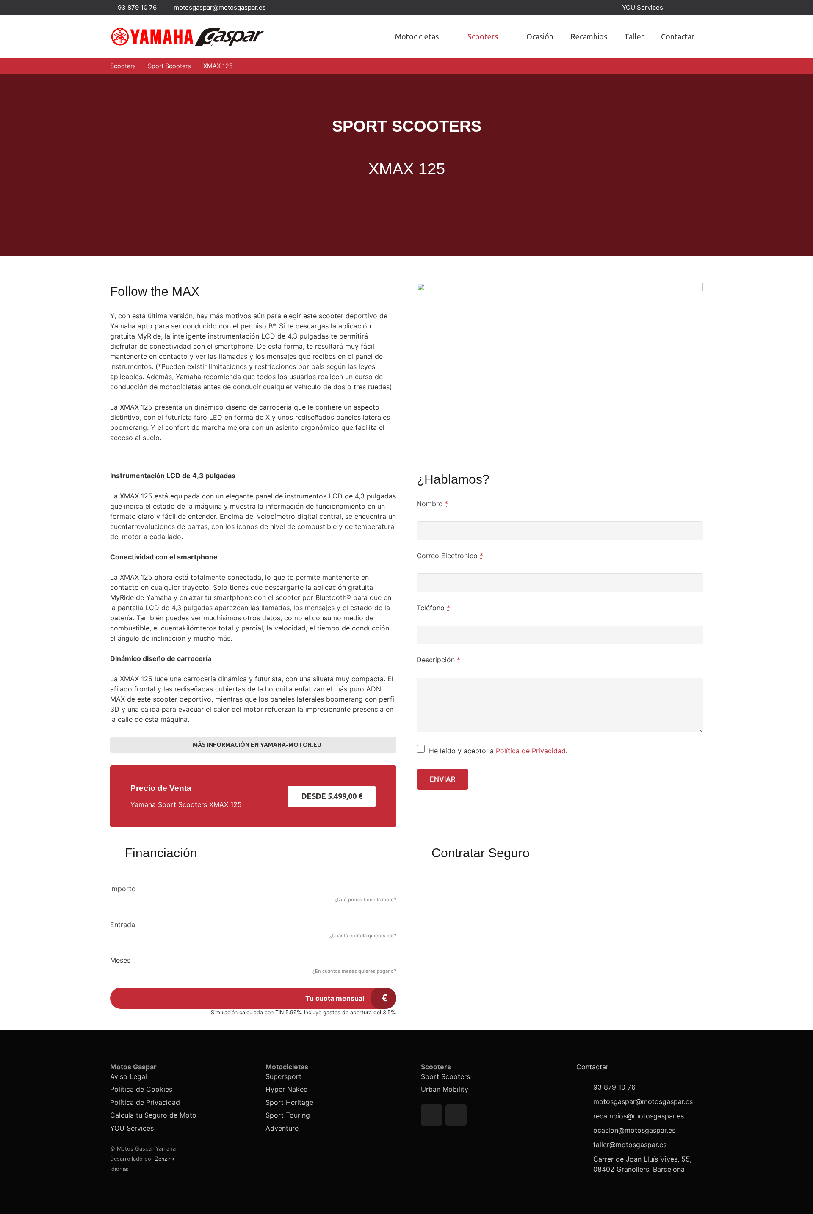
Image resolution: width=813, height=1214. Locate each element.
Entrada (122, 924)
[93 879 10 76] (584, 1087)
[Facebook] (680, 7)
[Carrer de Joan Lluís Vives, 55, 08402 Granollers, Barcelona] (584, 1164)
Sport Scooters (445, 1076)
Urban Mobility (444, 1089)
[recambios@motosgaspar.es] (584, 1116)
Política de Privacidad (531, 750)
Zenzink (164, 1159)
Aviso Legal (128, 1076)
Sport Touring (287, 1115)
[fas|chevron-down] (406, 208)
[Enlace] (187, 36)
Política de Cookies (141, 1089)
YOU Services (132, 1128)
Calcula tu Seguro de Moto (153, 1115)
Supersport (283, 1076)
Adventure (282, 1128)
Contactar (592, 1067)
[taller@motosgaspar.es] (584, 1145)
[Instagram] (695, 7)
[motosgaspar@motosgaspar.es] (584, 1101)
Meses (120, 960)
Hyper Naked (286, 1089)
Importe (123, 888)
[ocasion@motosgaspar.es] (584, 1130)
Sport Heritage (289, 1102)
